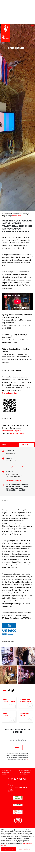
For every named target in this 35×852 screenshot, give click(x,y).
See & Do (11, 214)
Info (4, 445)
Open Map (24, 445)
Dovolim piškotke (8, 849)
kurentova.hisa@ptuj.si (11, 431)
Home (4, 214)
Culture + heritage (22, 214)
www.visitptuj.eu (24, 774)
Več (27, 759)
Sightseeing (6, 216)
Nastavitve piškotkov (25, 849)
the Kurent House (17, 433)
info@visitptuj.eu (25, 772)
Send (17, 748)
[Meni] (32, 26)
